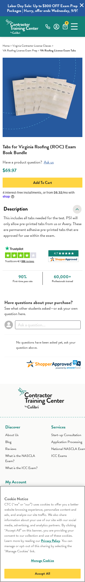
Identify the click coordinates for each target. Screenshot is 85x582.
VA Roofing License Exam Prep (20, 50)
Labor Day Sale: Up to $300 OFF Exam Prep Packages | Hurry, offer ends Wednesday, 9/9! (42, 8)
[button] (74, 26)
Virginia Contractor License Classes (31, 46)
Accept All (42, 573)
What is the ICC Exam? (21, 468)
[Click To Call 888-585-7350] (48, 26)
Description (15, 208)
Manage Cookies (42, 560)
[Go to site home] (42, 397)
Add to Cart (42, 182)
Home (6, 46)
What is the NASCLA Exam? (20, 458)
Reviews (10, 448)
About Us (12, 435)
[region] (42, 534)
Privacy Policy (50, 540)
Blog (8, 442)
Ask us (49, 162)
